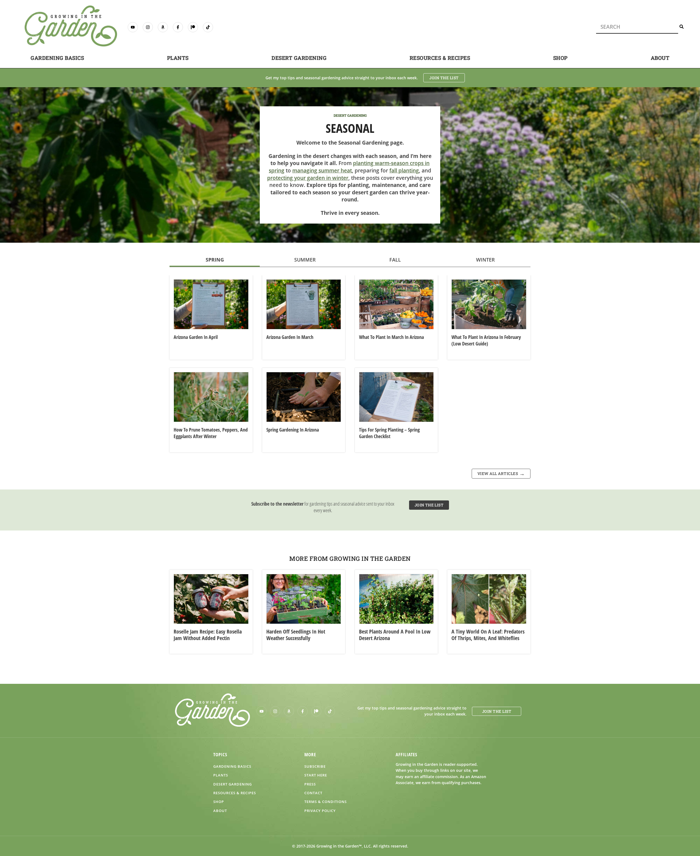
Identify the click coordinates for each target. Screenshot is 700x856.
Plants (178, 57)
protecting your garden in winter (307, 177)
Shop (560, 57)
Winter (485, 259)
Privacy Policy (320, 810)
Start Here (315, 775)
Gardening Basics (57, 57)
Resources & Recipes (440, 57)
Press (310, 784)
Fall (395, 259)
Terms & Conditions (325, 801)
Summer (305, 259)
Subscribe (315, 766)
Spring (215, 259)
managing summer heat (322, 170)
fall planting (404, 170)
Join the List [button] (444, 77)
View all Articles (497, 473)
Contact (313, 792)
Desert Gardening (299, 57)
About (660, 57)
